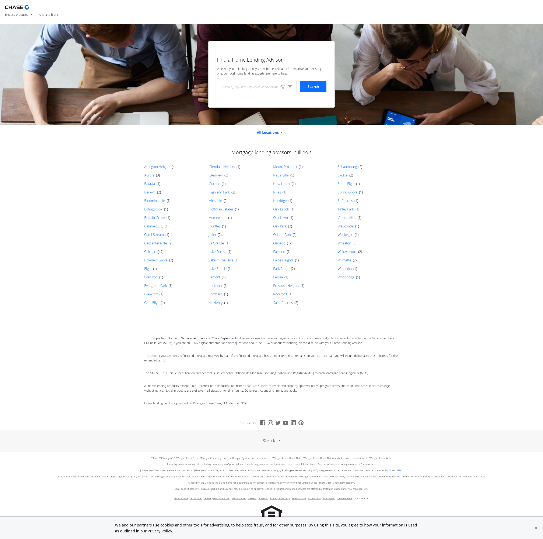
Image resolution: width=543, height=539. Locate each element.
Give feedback (344, 498)
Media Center (239, 498)
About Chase (181, 498)
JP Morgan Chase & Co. (217, 498)
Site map (263, 498)
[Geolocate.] (282, 87)
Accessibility (314, 498)
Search (313, 86)
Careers (252, 498)
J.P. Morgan (196, 498)
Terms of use (299, 498)
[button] (536, 528)
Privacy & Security (280, 498)
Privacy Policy (160, 530)
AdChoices (329, 498)
